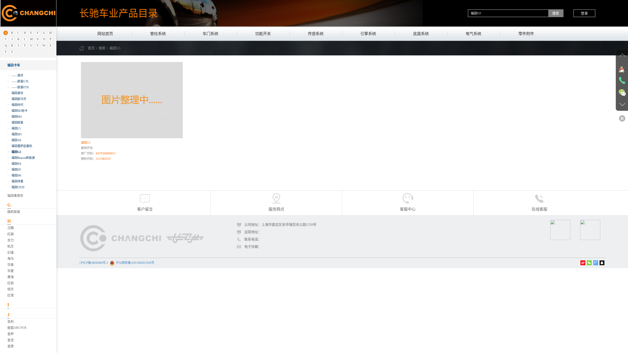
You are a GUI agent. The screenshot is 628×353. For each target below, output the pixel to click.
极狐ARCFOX (16, 327)
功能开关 (263, 34)
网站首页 (105, 34)
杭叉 (10, 246)
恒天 (10, 289)
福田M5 (14, 134)
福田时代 (15, 105)
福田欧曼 (15, 122)
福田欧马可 (16, 99)
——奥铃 (15, 75)
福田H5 (14, 169)
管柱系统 (158, 34)
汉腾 (10, 228)
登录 (584, 13)
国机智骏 (13, 212)
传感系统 (316, 34)
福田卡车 (13, 65)
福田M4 (14, 116)
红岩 (10, 283)
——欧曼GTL (18, 81)
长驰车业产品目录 (118, 13)
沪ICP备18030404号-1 (94, 263)
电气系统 (473, 34)
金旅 (10, 346)
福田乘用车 (15, 195)
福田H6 (14, 175)
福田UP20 (15, 187)
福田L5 (14, 128)
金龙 (10, 340)
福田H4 (14, 163)
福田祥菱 (15, 181)
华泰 (10, 264)
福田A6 (14, 140)
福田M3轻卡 (17, 111)
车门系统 (210, 34)
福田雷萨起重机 (19, 146)
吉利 (10, 321)
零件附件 (526, 34)
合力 (10, 240)
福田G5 (14, 152)
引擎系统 (368, 34)
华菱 (10, 271)
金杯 (10, 334)
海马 (10, 258)
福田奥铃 (15, 93)
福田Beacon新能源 (21, 158)
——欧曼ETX (18, 87)
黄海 (10, 277)
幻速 (10, 252)
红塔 (10, 295)
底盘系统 (421, 34)
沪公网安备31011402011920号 (135, 263)
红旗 (10, 234)
